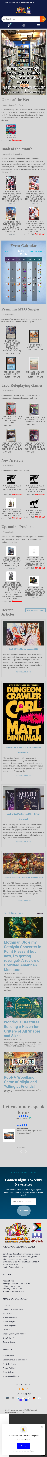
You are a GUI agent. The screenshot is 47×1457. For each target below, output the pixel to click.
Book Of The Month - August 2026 (23, 649)
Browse (23, 63)
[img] (23, 1116)
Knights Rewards (9, 1317)
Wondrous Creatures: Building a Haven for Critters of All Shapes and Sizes (22, 1029)
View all (40, 914)
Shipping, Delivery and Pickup (14, 1334)
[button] (21, 1151)
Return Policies (8, 1372)
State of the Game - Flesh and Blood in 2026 (23, 877)
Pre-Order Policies (9, 1364)
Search (5, 1330)
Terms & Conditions (10, 1376)
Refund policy (8, 1322)
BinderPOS (21, 1413)
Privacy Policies (8, 1368)
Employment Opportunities (13, 1309)
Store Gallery (7, 1338)
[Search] (43, 19)
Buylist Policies (8, 1356)
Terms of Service (9, 1342)
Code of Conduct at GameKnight (15, 1360)
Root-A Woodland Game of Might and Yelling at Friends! (20, 1082)
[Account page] (23, 25)
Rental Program (9, 1326)
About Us (6, 1305)
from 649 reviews (22, 1118)
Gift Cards (6, 1313)
